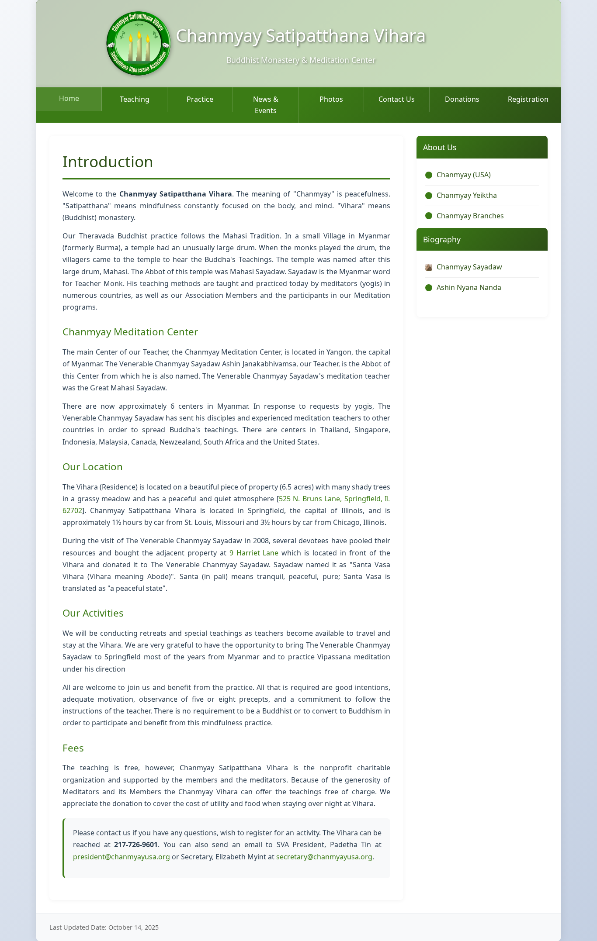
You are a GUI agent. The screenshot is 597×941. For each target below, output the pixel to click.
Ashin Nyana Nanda (469, 287)
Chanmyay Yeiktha (467, 195)
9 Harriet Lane (254, 553)
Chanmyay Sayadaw (469, 267)
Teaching (134, 99)
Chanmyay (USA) (464, 174)
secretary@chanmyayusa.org (324, 857)
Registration (528, 99)
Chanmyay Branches (470, 216)
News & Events (265, 104)
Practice (200, 99)
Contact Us (396, 99)
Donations (462, 99)
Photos (331, 99)
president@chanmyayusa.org (121, 857)
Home (69, 98)
